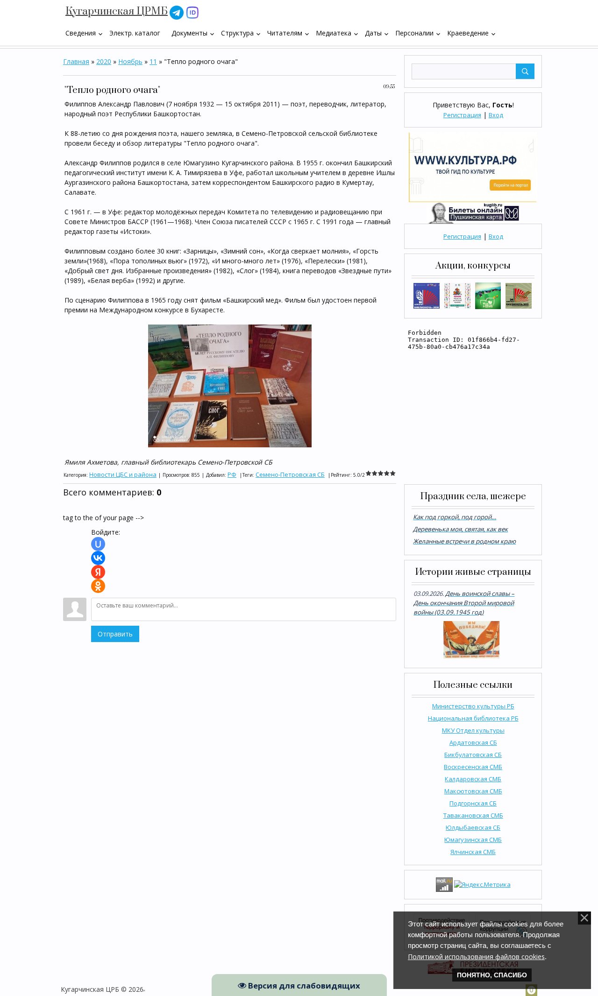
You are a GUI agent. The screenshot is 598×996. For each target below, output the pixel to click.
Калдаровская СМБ (473, 779)
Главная (76, 61)
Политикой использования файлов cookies (476, 956)
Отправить (115, 633)
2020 (103, 61)
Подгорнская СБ (473, 803)
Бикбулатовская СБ (473, 754)
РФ (232, 474)
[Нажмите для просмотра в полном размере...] (230, 385)
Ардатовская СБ (473, 742)
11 (153, 61)
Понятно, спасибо (492, 975)
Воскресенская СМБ (473, 767)
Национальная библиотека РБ (473, 718)
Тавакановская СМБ (473, 815)
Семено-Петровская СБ (290, 474)
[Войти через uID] (98, 544)
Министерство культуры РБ (473, 706)
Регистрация (462, 115)
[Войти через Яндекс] (98, 572)
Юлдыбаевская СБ (473, 827)
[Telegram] (177, 11)
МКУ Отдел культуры (473, 730)
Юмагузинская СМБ (473, 839)
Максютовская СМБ (473, 791)
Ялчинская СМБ (473, 852)
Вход (496, 115)
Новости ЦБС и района (123, 474)
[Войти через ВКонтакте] (98, 558)
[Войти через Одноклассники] (98, 586)
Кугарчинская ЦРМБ (116, 11)
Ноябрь (130, 61)
